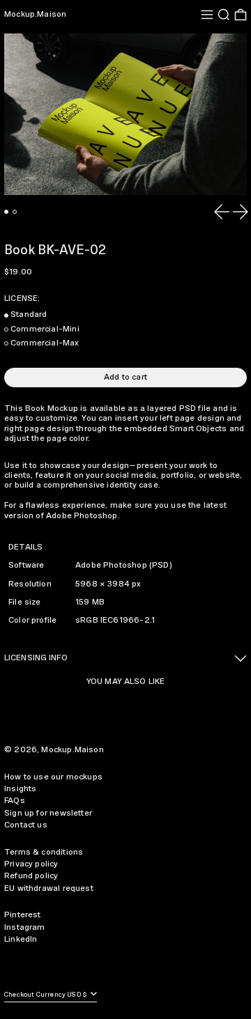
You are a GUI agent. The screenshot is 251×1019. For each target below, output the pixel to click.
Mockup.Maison (35, 14)
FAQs (14, 800)
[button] (224, 14)
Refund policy (31, 876)
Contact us (25, 825)
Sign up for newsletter (48, 813)
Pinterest (22, 915)
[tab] (6, 212)
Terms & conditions (43, 852)
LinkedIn (20, 939)
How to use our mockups (53, 777)
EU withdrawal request (48, 888)
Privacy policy (31, 864)
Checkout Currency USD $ (46, 995)
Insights (20, 789)
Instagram (24, 927)
